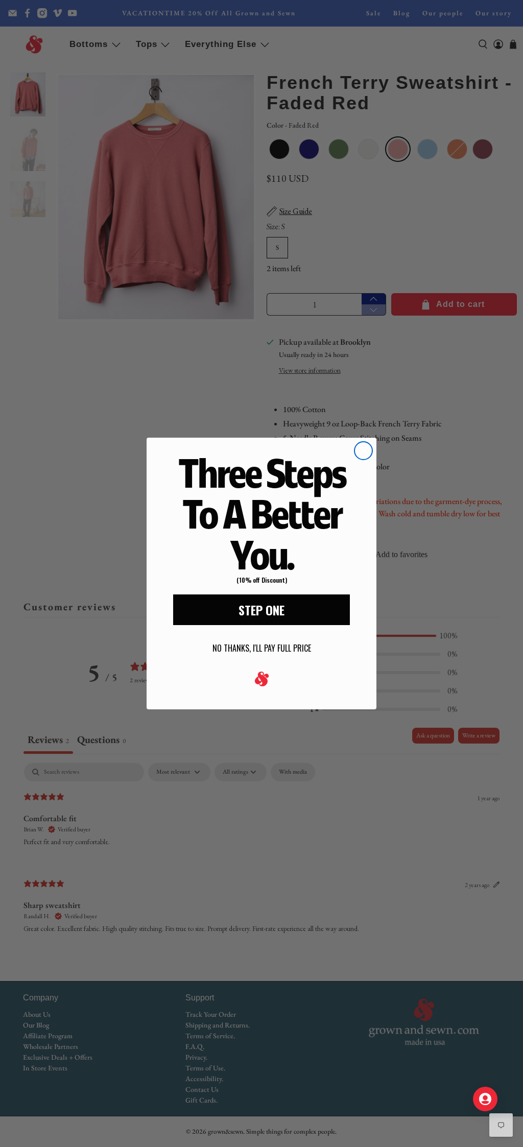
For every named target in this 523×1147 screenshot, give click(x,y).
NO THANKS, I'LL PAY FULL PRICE (261, 648)
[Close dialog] (363, 451)
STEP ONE (261, 610)
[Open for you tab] (485, 1099)
